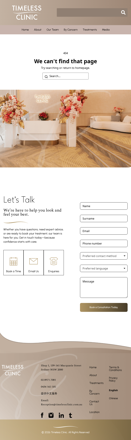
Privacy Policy (113, 379)
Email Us (33, 271)
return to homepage (76, 68)
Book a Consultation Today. (104, 307)
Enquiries (53, 271)
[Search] (46, 76)
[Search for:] (65, 76)
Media (106, 29)
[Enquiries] (53, 261)
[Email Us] (33, 261)
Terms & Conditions (115, 369)
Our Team (53, 29)
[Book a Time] (13, 261)
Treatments (90, 29)
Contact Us (94, 403)
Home (25, 29)
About (37, 29)
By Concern (71, 29)
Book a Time (13, 271)
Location (94, 412)
